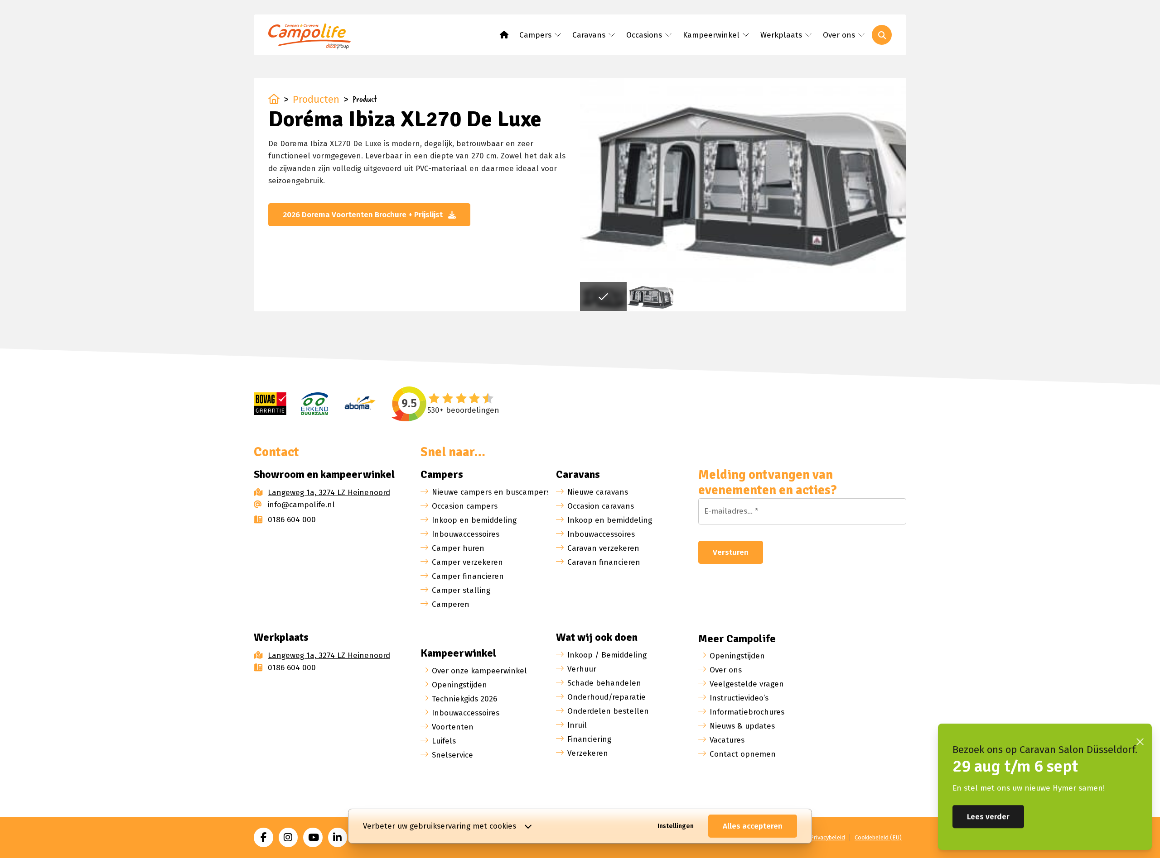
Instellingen (675, 826)
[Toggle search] (882, 34)
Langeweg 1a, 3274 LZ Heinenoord (329, 492)
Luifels (444, 741)
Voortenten (453, 727)
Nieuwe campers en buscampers (491, 492)
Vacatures (727, 740)
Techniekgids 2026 (464, 699)
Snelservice (452, 755)
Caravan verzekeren (603, 548)
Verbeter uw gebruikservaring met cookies (439, 826)
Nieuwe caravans (597, 492)
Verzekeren (587, 753)
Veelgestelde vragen (747, 684)
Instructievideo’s (739, 698)
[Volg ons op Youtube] (313, 837)
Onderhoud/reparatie (606, 697)
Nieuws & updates (742, 726)
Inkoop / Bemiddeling (607, 655)
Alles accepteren (753, 826)
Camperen (450, 604)
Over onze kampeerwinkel (479, 671)
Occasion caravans (600, 506)
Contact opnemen (743, 754)
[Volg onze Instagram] (288, 837)
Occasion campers (465, 506)
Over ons (726, 670)
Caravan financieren (603, 562)
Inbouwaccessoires (465, 534)
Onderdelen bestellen (608, 711)
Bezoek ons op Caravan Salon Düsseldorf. (1044, 750)
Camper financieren (468, 576)
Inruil (577, 725)
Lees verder (988, 816)
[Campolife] (313, 38)
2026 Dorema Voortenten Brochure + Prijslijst (363, 214)
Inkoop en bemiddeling (474, 520)
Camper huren (458, 548)
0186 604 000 (292, 519)
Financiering (589, 739)
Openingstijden (459, 685)
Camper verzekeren (467, 562)
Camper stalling (461, 590)
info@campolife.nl (301, 505)
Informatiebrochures (747, 712)
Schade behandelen (604, 683)
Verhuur (581, 669)
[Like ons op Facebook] (263, 837)
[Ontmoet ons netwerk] (338, 837)
